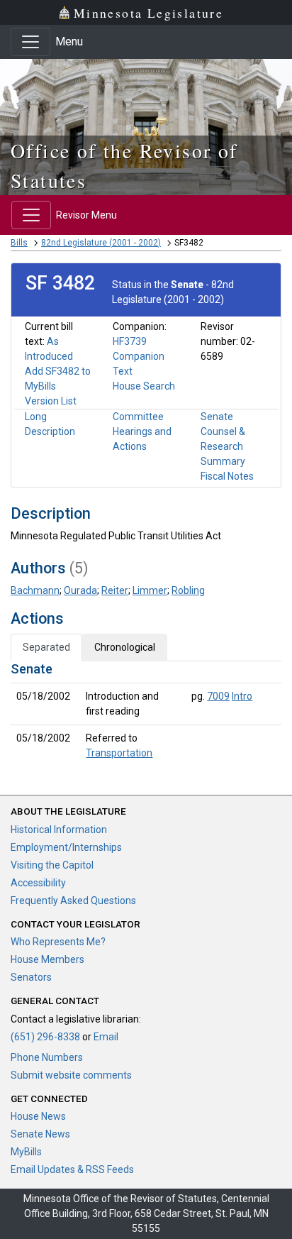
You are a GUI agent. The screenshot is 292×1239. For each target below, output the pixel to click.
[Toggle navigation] (30, 42)
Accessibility (38, 882)
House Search (144, 386)
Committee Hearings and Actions (142, 431)
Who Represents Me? (58, 941)
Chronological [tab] (124, 647)
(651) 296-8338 (45, 1036)
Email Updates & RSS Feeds (72, 1169)
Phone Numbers (47, 1057)
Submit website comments (71, 1075)
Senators (31, 977)
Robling (188, 590)
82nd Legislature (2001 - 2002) (101, 243)
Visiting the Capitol (52, 865)
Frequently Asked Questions (73, 900)
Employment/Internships (66, 847)
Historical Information (59, 829)
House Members (47, 959)
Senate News (40, 1134)
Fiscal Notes (227, 476)
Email (106, 1036)
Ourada (80, 590)
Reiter (114, 590)
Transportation (119, 753)
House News (38, 1116)
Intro (242, 696)
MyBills (26, 1151)
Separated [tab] (46, 647)
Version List (51, 401)
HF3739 (130, 341)
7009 (218, 696)
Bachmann (35, 590)
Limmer (150, 590)
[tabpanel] (146, 713)
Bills (19, 243)
